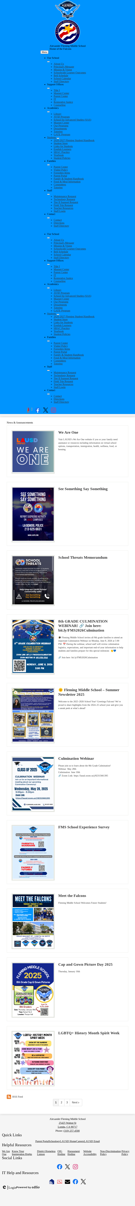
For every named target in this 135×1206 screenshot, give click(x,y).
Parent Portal (60, 175)
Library (57, 113)
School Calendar (62, 78)
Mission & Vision (63, 69)
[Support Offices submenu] (48, 88)
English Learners (62, 149)
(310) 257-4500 (71, 1130)
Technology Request (64, 199)
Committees (60, 184)
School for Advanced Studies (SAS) (72, 119)
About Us (59, 63)
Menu (44, 52)
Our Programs (61, 125)
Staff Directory (61, 81)
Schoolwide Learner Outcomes (70, 72)
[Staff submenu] (48, 194)
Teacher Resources (63, 208)
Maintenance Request (65, 196)
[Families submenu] (48, 164)
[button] (48, 237)
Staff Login (60, 211)
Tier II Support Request (66, 202)
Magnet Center (61, 93)
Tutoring (58, 131)
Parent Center (61, 96)
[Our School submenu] (48, 61)
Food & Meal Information (67, 181)
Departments (60, 128)
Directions (59, 222)
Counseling (60, 105)
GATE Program (62, 134)
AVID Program (62, 116)
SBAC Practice (62, 152)
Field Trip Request (63, 205)
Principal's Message (64, 66)
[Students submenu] (58, 138)
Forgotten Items (62, 172)
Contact (58, 220)
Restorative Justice (63, 102)
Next (74, 1102)
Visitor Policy (61, 169)
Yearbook (59, 155)
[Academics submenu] (48, 111)
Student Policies (62, 158)
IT (55, 99)
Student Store (61, 143)
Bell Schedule (61, 75)
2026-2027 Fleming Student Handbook (74, 140)
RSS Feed (17, 1096)
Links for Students (63, 146)
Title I (57, 90)
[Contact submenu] (48, 217)
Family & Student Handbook (69, 178)
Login (9, 1188)
